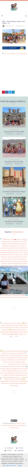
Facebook (10, 448)
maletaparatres (18, 232)
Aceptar (20, 465)
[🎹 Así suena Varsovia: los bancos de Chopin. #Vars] (14, 280)
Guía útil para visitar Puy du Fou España (14, 191)
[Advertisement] (14, 75)
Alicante (11, 159)
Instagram (20, 450)
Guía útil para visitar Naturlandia (14, 221)
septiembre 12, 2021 (20, 26)
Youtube (9, 450)
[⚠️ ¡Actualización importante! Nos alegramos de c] (14, 364)
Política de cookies (11, 465)
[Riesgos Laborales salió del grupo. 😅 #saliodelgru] (14, 392)
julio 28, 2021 (19, 193)
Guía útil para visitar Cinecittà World (14, 131)
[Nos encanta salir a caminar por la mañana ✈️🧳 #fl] (14, 308)
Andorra (10, 219)
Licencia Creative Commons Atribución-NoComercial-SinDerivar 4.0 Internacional (14, 425)
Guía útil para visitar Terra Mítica (14, 161)
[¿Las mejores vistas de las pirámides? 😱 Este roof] (14, 336)
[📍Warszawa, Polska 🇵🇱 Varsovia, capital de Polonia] (14, 252)
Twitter (20, 448)
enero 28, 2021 (19, 223)
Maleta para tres (9, 26)
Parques (17, 159)
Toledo (17, 189)
